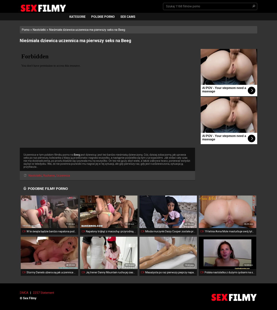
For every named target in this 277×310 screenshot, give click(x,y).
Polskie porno (103, 17)
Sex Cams (127, 17)
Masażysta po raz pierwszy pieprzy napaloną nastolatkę (170, 272)
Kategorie (77, 17)
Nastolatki (39, 30)
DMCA (24, 293)
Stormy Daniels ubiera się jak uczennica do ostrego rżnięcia (52, 272)
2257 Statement (43, 293)
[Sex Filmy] (43, 8)
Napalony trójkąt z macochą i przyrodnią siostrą (111, 231)
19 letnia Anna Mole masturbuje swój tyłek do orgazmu (230, 231)
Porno (26, 30)
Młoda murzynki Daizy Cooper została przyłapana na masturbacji (170, 231)
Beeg (77, 154)
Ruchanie (49, 175)
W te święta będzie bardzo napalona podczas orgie (52, 231)
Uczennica (63, 175)
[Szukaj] (253, 6)
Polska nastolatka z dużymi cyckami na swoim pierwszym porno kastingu (230, 272)
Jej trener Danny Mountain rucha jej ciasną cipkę (111, 272)
